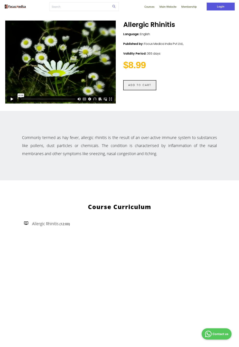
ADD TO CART (139, 85)
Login (220, 6)
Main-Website (167, 6)
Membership (189, 6)
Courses (149, 6)
